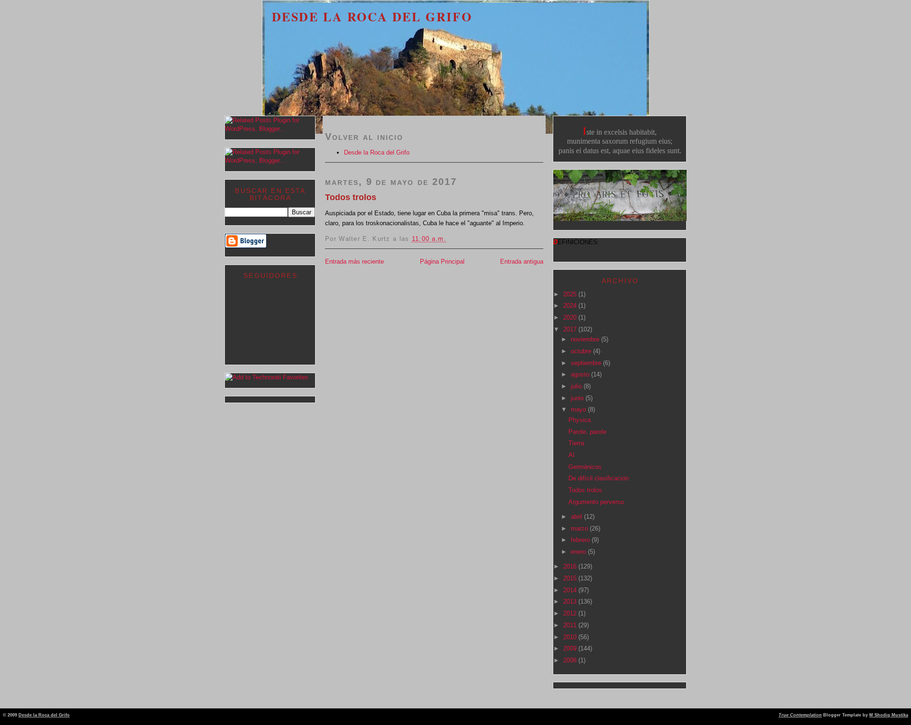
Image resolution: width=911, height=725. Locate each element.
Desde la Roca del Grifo (372, 17)
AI (571, 455)
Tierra (576, 443)
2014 (570, 590)
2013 (570, 601)
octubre (582, 351)
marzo (580, 528)
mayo (579, 409)
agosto (581, 374)
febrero (581, 539)
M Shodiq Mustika (888, 715)
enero (579, 551)
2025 (570, 294)
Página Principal (442, 261)
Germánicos (585, 466)
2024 (570, 305)
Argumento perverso (596, 501)
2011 (570, 625)
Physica (579, 419)
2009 (570, 648)
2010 (570, 637)
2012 (570, 613)
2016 (570, 566)
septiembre (587, 363)
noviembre (586, 339)
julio (577, 386)
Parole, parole (587, 431)
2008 (570, 660)
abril (577, 516)
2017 (570, 329)
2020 (570, 317)
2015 (570, 578)
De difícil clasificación (598, 478)
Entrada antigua (521, 261)
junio (578, 398)
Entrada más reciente (354, 261)
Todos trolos (350, 197)
